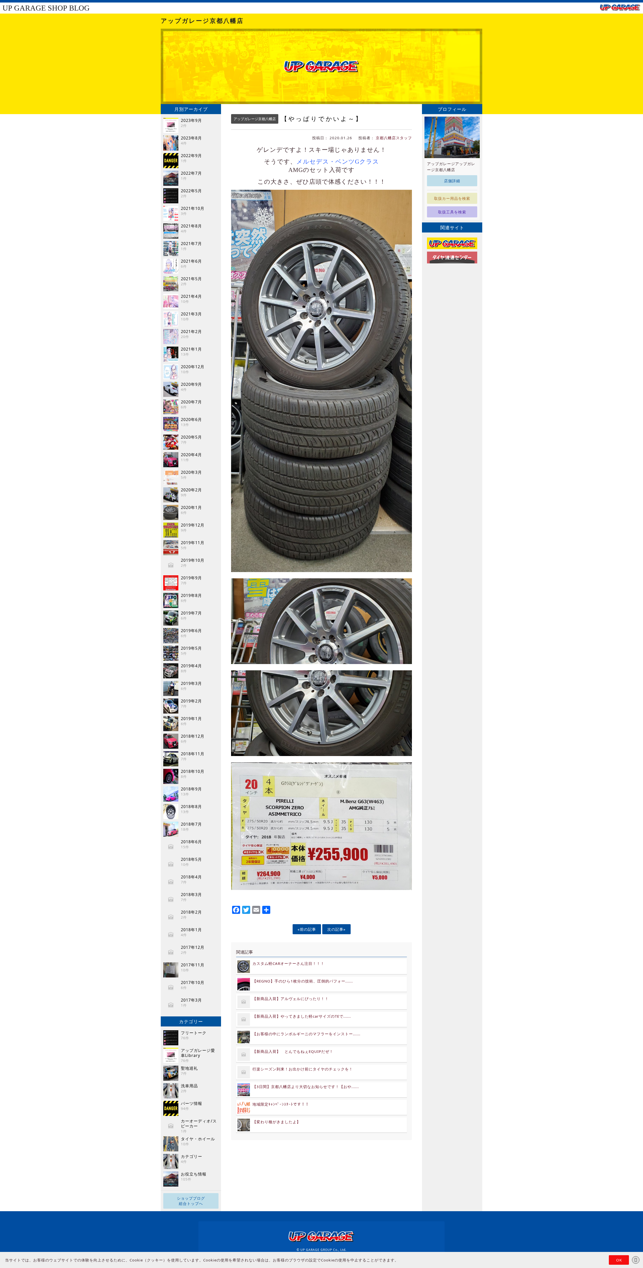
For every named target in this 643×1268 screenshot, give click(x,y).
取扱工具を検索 (452, 211)
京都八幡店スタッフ (394, 137)
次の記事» (336, 929)
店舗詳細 (452, 180)
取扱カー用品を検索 (452, 198)
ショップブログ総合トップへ (191, 1201)
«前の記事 (307, 929)
